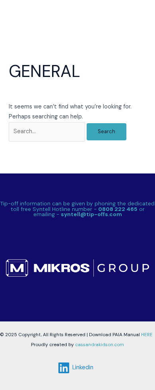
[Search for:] (48, 131)
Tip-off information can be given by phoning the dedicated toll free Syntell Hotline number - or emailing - (77, 209)
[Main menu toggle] (138, 15)
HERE (147, 334)
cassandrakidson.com (99, 344)
